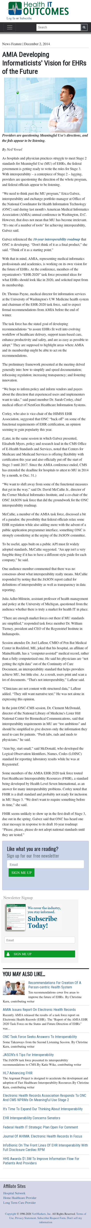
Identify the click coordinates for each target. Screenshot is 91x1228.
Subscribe (26, 18)
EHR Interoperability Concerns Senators (31, 1118)
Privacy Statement (25, 1218)
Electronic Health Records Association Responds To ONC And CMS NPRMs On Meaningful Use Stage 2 (44, 1097)
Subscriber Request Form (51, 1218)
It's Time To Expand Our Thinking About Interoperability (43, 1109)
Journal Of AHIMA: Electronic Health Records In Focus (42, 1136)
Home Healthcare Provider (19, 1198)
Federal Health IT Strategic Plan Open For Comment (40, 1127)
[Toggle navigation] (10, 27)
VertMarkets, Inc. (41, 1214)
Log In (11, 18)
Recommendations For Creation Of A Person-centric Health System (54, 984)
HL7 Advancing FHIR (17, 1073)
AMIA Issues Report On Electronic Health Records (39, 1009)
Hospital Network (14, 1193)
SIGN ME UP (21, 872)
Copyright (10, 1214)
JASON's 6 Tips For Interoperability (28, 1054)
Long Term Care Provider (19, 1202)
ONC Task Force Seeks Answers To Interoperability (40, 1036)
